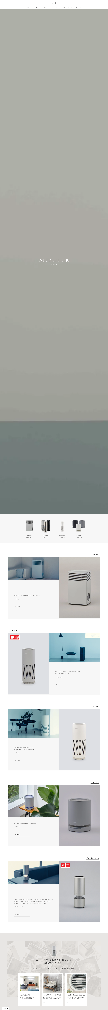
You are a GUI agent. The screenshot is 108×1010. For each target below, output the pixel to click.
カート (63, 7)
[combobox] (5, 1008)
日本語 (4, 1008)
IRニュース (79, 7)
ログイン (70, 7)
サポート (37, 7)
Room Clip (46, 968)
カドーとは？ (46, 7)
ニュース (55, 7)
